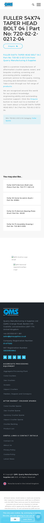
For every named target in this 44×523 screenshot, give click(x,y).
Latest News (9, 459)
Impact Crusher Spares (13, 419)
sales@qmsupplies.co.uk (14, 336)
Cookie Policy (9, 454)
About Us (8, 445)
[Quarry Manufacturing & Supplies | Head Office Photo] (22, 137)
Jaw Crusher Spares (12, 410)
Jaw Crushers (9, 380)
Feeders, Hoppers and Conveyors (17, 394)
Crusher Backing (10, 424)
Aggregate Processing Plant (16, 371)
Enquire (11, 46)
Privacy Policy (9, 450)
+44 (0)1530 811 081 (12, 333)
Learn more (27, 519)
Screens (7, 385)
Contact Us (8, 441)
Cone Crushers (10, 376)
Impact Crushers (11, 389)
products (7, 86)
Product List (9, 429)
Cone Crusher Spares (12, 406)
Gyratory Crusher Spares (14, 415)
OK (15, 519)
